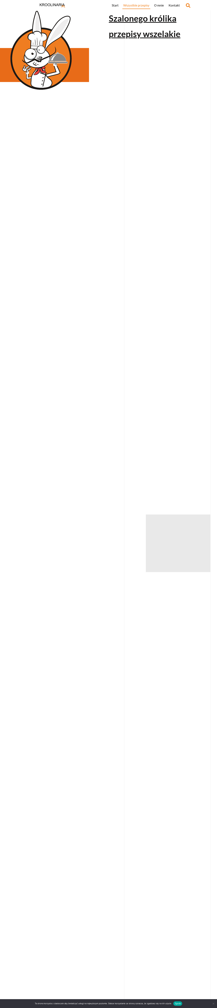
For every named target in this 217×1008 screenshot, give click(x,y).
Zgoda (178, 1003)
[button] (188, 5)
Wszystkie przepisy (136, 5)
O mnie (159, 5)
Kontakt (174, 5)
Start (115, 5)
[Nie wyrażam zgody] (213, 1003)
